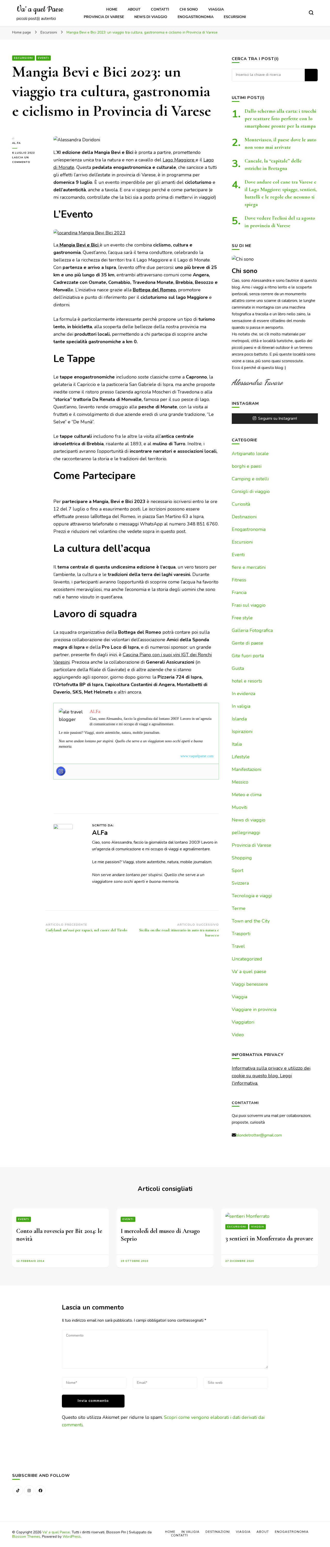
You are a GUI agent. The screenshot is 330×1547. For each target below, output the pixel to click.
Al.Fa (16, 143)
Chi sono (188, 9)
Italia (237, 744)
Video (238, 1035)
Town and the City (251, 921)
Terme (238, 908)
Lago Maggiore (179, 160)
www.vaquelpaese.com (196, 756)
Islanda (239, 719)
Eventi (43, 58)
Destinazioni (244, 517)
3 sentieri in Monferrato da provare (269, 1238)
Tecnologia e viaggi (252, 896)
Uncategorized (247, 959)
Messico (240, 782)
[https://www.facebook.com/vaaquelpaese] (40, 1490)
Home (111, 9)
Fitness (239, 580)
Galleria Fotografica (252, 630)
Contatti (160, 9)
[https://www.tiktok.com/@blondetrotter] (18, 1490)
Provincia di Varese (104, 16)
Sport (237, 870)
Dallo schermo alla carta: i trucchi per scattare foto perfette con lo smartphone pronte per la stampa (280, 118)
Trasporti (241, 934)
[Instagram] (60, 771)
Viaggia (216, 9)
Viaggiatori (243, 1022)
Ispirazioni (242, 731)
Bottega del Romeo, (155, 290)
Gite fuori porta (248, 656)
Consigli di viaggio (251, 491)
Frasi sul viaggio (249, 605)
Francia (239, 592)
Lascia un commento (29, 160)
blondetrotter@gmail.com (259, 1135)
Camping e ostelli (250, 479)
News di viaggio (150, 16)
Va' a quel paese (249, 971)
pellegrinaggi (246, 832)
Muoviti (239, 807)
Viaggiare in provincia (254, 1009)
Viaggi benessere (250, 984)
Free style (242, 618)
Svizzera (240, 883)
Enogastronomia (195, 16)
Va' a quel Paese (56, 1532)
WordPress (72, 1536)
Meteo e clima (246, 795)
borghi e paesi (246, 466)
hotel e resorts (247, 681)
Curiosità (241, 504)
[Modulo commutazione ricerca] (311, 12)
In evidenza (243, 693)
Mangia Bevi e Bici (79, 245)
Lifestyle (241, 757)
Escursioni (235, 16)
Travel (238, 946)
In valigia (241, 706)
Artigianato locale (250, 453)
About (134, 9)
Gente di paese (247, 643)
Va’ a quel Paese (39, 9)
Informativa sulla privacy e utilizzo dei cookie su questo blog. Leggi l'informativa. (271, 1075)
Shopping (242, 858)
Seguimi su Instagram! (277, 418)
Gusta (238, 668)
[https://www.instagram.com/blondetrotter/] (29, 1490)
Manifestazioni (246, 769)
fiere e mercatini (249, 567)
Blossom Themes (26, 1536)
